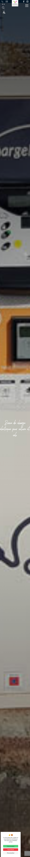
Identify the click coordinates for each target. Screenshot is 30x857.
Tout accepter (10, 846)
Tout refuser (10, 849)
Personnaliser (10, 853)
